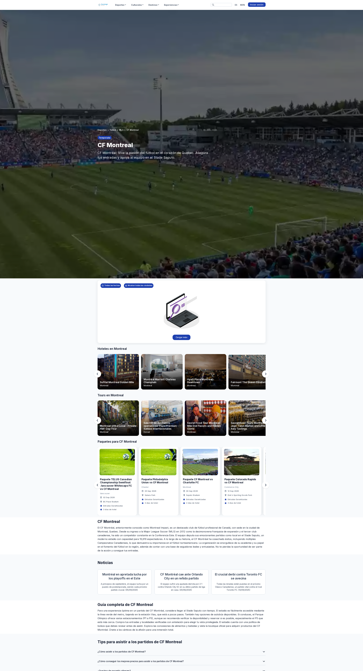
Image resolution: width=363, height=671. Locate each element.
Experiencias (170, 5)
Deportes (119, 5)
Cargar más (181, 337)
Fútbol (113, 130)
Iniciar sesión (257, 4)
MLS (121, 130)
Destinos (152, 5)
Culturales (136, 5)
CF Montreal (132, 130)
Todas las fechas (112, 285)
